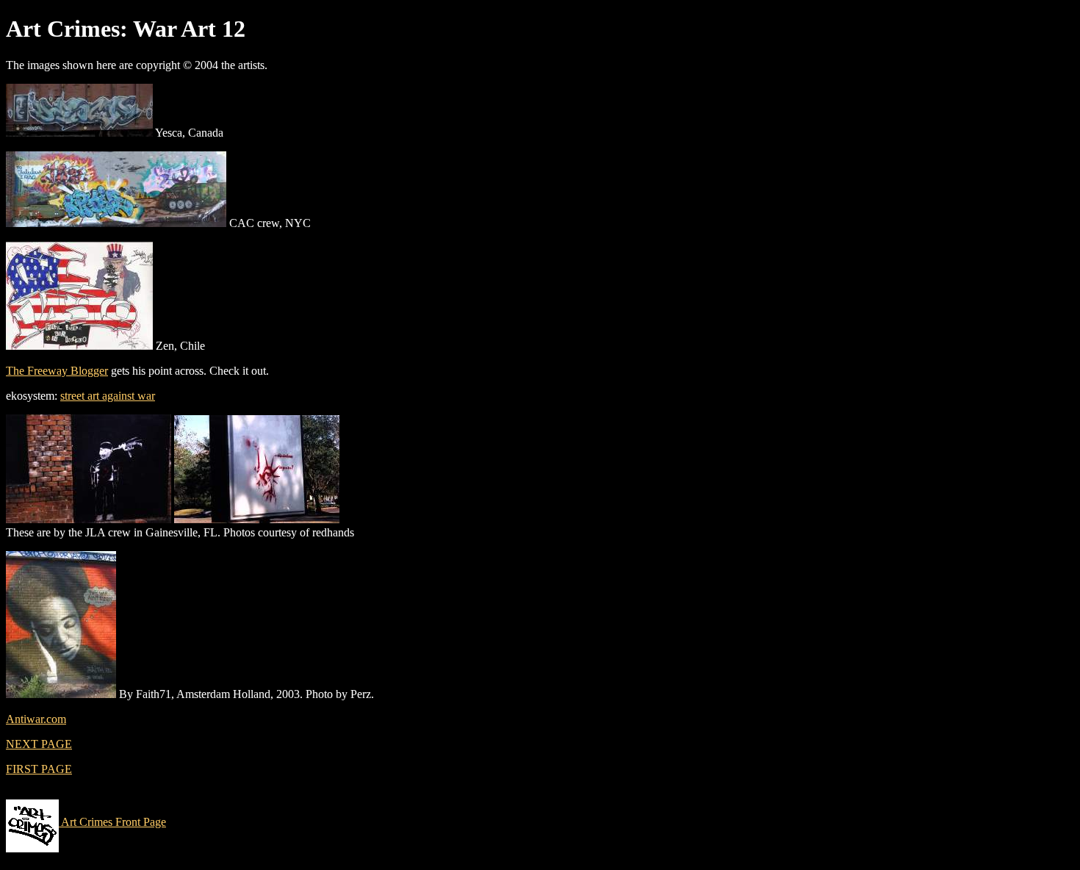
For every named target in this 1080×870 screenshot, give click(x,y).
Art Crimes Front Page (112, 822)
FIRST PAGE (39, 769)
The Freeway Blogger (57, 370)
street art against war (107, 395)
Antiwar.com (36, 719)
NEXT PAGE (39, 744)
